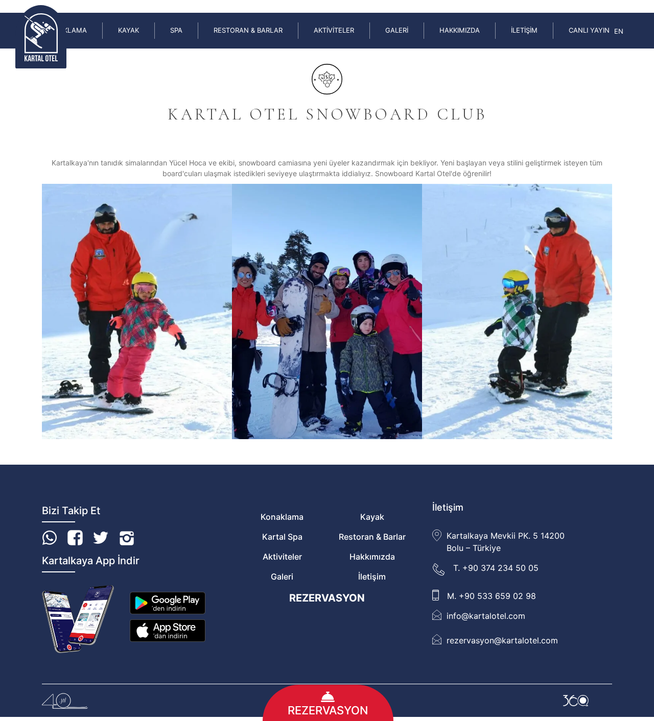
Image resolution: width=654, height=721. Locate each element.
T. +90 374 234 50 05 (496, 568)
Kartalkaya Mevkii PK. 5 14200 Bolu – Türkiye (506, 542)
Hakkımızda (459, 30)
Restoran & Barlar (248, 30)
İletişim (524, 30)
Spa (176, 30)
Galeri (396, 30)
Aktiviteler (334, 30)
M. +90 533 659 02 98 (491, 596)
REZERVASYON (327, 598)
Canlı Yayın (589, 30)
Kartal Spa (282, 537)
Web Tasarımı (575, 700)
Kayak (128, 30)
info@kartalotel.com (486, 616)
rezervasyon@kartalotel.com (502, 640)
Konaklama (282, 517)
